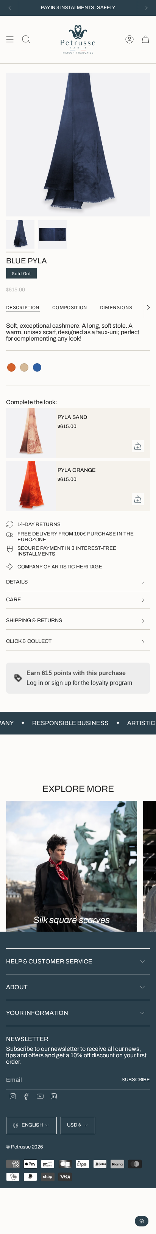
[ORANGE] (11, 367)
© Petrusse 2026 (24, 1147)
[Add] (138, 446)
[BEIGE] (24, 367)
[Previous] (9, 8)
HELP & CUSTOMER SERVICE (49, 961)
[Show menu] (9, 39)
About (17, 987)
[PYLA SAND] (28, 433)
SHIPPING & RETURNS (34, 620)
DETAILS (17, 582)
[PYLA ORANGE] (28, 486)
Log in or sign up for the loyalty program (79, 683)
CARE (13, 599)
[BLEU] (37, 367)
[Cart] (145, 39)
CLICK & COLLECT (28, 641)
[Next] (146, 8)
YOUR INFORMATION (37, 1013)
